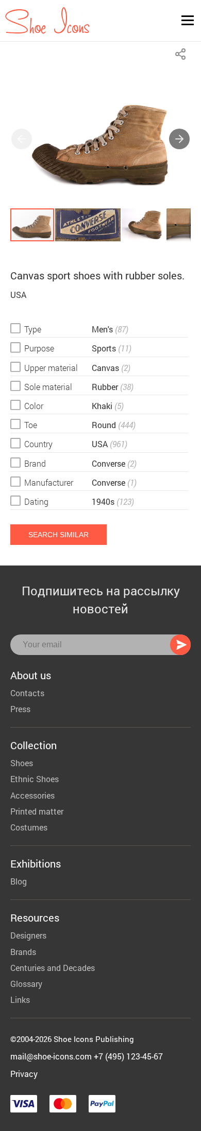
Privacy (24, 1073)
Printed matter (36, 811)
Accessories (32, 795)
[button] (179, 139)
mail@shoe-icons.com (51, 1056)
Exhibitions (35, 863)
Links (20, 999)
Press (20, 708)
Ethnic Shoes (34, 778)
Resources (34, 917)
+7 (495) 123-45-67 (128, 1056)
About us (30, 675)
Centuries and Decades (52, 967)
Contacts (27, 692)
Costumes (28, 827)
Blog (18, 881)
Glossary (26, 983)
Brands (23, 951)
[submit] (180, 644)
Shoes (21, 762)
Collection (33, 745)
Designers (28, 935)
